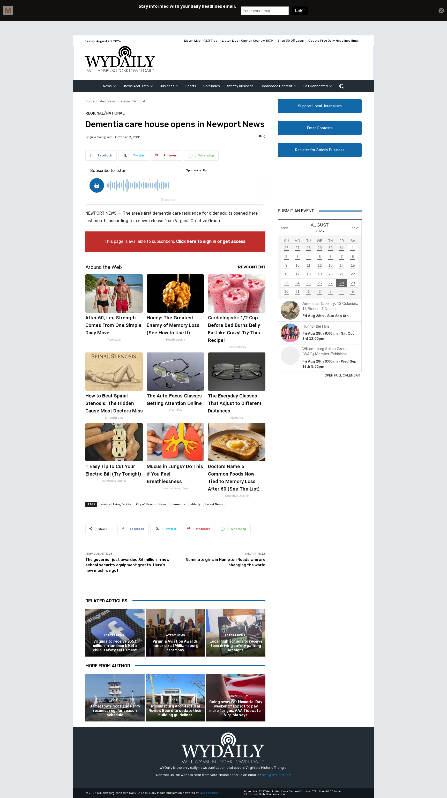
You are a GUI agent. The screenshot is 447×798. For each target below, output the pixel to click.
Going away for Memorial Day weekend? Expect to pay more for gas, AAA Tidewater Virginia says (235, 708)
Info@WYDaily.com (276, 775)
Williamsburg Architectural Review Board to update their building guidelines (175, 710)
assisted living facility (115, 504)
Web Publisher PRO (213, 793)
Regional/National (132, 101)
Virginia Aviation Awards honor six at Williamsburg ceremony (175, 645)
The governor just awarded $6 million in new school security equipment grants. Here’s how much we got (127, 565)
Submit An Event (296, 210)
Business (235, 696)
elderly (195, 504)
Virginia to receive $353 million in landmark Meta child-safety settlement (115, 645)
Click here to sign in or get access (210, 241)
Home (89, 101)
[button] (341, 86)
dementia (178, 504)
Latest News (106, 101)
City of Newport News (151, 504)
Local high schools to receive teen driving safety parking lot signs (236, 645)
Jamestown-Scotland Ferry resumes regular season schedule (115, 710)
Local (114, 700)
